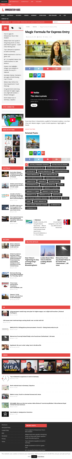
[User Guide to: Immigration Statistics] (5, 414)
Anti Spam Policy (14, 1)
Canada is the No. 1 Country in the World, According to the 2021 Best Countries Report (16, 196)
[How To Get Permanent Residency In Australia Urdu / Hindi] (29, 366)
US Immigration (31, 208)
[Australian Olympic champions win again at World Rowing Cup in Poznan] (8, 154)
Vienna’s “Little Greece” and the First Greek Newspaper (16, 296)
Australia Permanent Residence (39, 164)
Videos (46, 37)
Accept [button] (34, 456)
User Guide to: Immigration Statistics (21, 412)
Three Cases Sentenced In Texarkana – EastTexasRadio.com (16, 285)
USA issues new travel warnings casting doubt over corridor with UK (23, 320)
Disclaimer (38, 1)
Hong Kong (42, 15)
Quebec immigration (40, 201)
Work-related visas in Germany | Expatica (22, 385)
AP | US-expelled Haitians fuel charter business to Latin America (12, 61)
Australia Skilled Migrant (60, 164)
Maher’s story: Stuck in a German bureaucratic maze (25, 394)
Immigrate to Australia (51, 188)
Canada (26, 15)
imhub (40, 37)
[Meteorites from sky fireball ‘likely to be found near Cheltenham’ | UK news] (63, 250)
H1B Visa (60, 184)
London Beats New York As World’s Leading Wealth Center (47, 260)
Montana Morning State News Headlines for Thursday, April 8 (16, 274)
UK (60, 15)
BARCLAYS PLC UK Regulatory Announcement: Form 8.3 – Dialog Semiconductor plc (34, 327)
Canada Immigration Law (49, 174)
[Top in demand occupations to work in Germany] (8, 143)
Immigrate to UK (31, 194)
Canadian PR (42, 181)
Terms (9, 4)
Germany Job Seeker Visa (48, 184)
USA (65, 15)
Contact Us (4, 19)
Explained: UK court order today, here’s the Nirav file (25, 345)
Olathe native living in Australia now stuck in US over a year (16, 185)
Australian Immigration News (56, 168)
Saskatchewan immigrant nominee (37, 205)
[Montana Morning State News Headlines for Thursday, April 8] (5, 275)
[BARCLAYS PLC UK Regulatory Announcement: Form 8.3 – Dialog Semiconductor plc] (5, 329)
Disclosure (4, 1)
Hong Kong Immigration (34, 188)
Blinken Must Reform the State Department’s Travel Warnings (11, 84)
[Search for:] (61, 22)
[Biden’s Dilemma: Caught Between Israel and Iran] (5, 245)
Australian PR (31, 171)
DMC (32, 1)
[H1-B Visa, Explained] (11, 366)
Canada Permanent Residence (54, 178)
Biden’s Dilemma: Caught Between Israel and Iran (15, 245)
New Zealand (53, 15)
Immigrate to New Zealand (50, 191)
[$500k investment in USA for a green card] (16, 143)
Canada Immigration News (34, 178)
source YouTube (30, 129)
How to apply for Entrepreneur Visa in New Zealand (11, 36)
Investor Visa (57, 194)
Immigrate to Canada (33, 191)
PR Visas (65, 198)
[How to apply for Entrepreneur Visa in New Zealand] (8, 137)
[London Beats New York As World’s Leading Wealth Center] (48, 250)
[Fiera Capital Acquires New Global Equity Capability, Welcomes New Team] (5, 219)
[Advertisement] (45, 214)
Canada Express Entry (61, 171)
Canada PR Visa (31, 181)
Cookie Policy (24, 1)
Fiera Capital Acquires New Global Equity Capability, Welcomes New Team (16, 219)
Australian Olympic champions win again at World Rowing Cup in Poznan (12, 77)
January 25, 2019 (31, 37)
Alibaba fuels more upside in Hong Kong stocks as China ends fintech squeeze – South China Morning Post (35, 436)
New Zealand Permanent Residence (37, 198)
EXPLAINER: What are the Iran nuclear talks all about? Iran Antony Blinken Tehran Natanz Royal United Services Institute (38, 404)
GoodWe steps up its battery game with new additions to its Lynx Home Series (16, 208)
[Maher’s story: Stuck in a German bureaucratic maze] (5, 396)
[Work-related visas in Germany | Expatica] (5, 387)
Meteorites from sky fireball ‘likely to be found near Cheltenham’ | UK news (63, 261)
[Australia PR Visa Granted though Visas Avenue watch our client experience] (47, 366)
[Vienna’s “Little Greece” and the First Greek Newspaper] (5, 296)
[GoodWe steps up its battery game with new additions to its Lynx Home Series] (5, 207)
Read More (40, 456)
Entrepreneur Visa (32, 184)
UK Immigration (55, 205)
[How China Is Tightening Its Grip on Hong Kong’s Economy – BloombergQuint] (32, 250)
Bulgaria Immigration (44, 171)
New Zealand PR (55, 198)
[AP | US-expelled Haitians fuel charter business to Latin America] (8, 149)
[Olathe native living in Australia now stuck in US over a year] (5, 185)
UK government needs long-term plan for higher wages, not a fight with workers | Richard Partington (37, 312)
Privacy (3, 4)
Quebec (29, 201)
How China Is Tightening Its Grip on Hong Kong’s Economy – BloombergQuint (32, 261)
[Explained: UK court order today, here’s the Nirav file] (5, 347)
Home (3, 15)
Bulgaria (18, 15)
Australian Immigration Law (35, 168)
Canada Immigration (33, 174)
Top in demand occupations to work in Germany (24, 376)
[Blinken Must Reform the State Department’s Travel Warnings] (16, 154)
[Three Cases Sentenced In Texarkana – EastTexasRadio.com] (5, 285)
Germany (34, 15)
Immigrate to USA (44, 194)
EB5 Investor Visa (54, 181)
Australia (10, 15)
